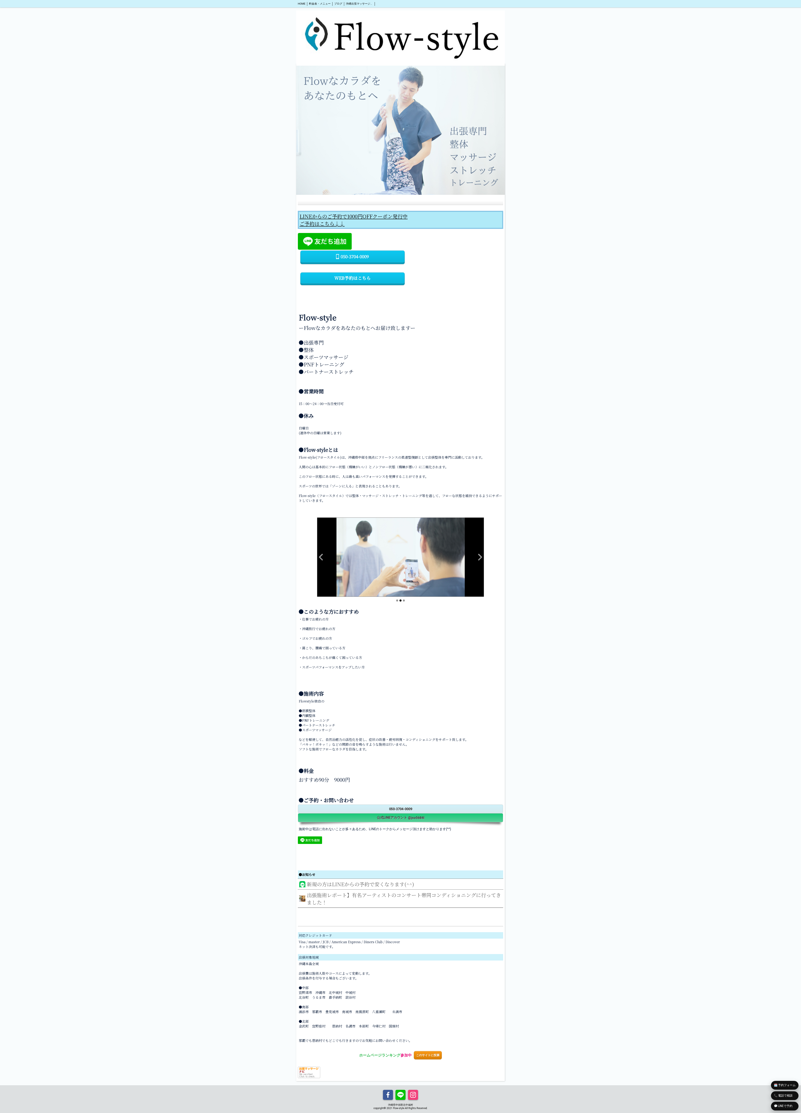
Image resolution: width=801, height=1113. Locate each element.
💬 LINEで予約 (783, 1106)
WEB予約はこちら (352, 278)
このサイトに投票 (428, 1055)
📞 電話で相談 (783, 1095)
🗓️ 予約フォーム (785, 1085)
